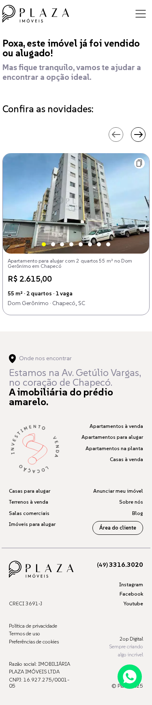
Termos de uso (24, 633)
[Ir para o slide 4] (71, 244)
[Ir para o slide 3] (62, 244)
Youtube (133, 603)
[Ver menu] (141, 13)
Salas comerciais (29, 513)
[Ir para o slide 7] (99, 244)
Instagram (131, 584)
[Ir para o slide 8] (108, 244)
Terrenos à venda (28, 501)
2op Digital (131, 638)
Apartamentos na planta (114, 448)
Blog (137, 513)
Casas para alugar (29, 490)
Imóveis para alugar (32, 524)
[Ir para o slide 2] (53, 244)
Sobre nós (131, 501)
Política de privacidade (33, 625)
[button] (139, 163)
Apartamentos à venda (116, 426)
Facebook (131, 593)
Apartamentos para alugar (112, 437)
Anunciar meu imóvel (118, 490)
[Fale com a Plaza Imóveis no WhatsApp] (130, 676)
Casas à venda (126, 459)
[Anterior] (116, 134)
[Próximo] (138, 134)
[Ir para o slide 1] (43, 244)
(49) (120, 564)
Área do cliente (117, 527)
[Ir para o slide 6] (90, 244)
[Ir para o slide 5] (80, 244)
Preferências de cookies (34, 641)
